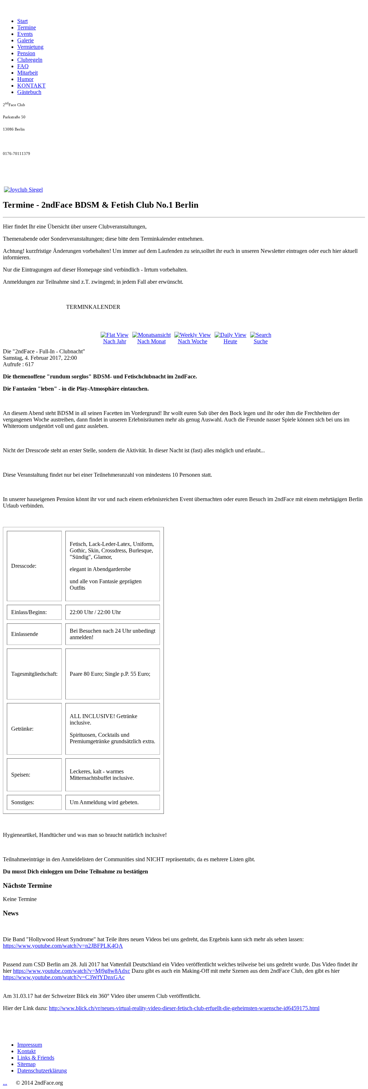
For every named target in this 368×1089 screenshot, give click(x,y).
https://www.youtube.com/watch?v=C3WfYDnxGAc (64, 977)
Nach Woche (192, 341)
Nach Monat (151, 341)
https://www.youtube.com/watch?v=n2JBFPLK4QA (63, 946)
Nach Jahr (114, 341)
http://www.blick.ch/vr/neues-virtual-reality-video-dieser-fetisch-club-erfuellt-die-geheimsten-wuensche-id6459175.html (184, 1008)
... (5, 1083)
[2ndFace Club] (23, 190)
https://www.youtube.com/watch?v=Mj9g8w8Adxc (71, 971)
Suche (261, 341)
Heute (230, 341)
